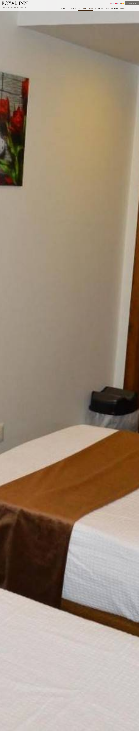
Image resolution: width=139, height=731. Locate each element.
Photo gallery (112, 8)
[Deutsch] (116, 3)
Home (63, 8)
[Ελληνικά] (113, 3)
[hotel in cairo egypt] (14, 4)
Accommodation (85, 8)
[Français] (118, 3)
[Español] (123, 3)
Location (72, 8)
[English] (111, 3)
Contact (134, 8)
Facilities (99, 8)
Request (124, 8)
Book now (132, 3)
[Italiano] (121, 3)
